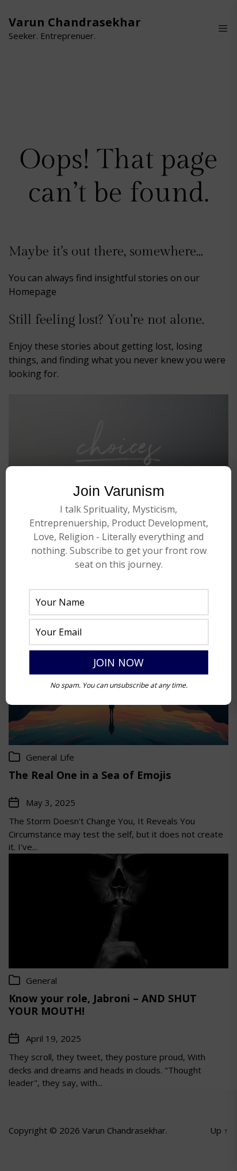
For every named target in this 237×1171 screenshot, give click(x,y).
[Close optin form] (216, 484)
